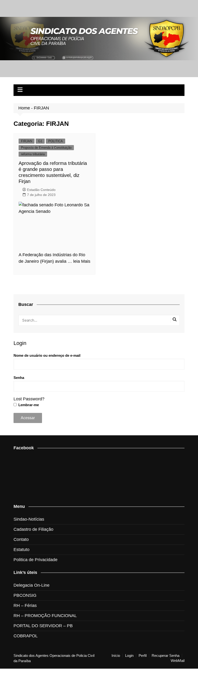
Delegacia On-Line (32, 585)
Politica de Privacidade (35, 559)
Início (116, 656)
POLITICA (55, 141)
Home (24, 108)
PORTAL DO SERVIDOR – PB (43, 625)
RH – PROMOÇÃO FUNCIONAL (45, 615)
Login (129, 656)
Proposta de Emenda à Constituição (46, 147)
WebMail (177, 661)
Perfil (143, 656)
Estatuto (21, 549)
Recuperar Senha (165, 656)
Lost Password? (29, 399)
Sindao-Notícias (29, 519)
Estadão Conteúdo (41, 190)
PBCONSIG (25, 595)
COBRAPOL (26, 635)
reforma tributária (33, 154)
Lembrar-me (28, 405)
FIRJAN (26, 141)
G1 (40, 141)
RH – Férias (25, 605)
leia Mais (81, 261)
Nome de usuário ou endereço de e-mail (47, 355)
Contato (21, 539)
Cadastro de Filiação (33, 529)
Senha (19, 378)
